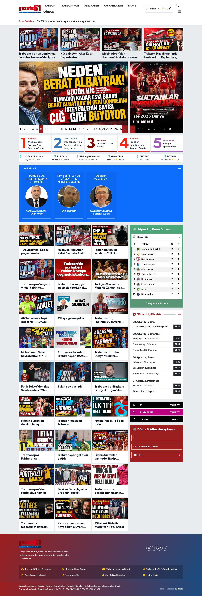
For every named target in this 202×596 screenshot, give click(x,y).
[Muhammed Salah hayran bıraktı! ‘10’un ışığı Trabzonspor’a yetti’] (36, 337)
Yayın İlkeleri (59, 586)
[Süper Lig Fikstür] (179, 314)
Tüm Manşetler (72, 575)
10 (57, 129)
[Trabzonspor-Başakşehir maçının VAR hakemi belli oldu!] (110, 474)
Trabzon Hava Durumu (76, 569)
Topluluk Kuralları (75, 586)
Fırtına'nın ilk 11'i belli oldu (109, 422)
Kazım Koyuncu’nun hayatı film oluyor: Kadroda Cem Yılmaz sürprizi (72, 525)
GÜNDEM (48, 12)
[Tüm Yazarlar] (179, 168)
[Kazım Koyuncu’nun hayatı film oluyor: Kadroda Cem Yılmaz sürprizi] (73, 508)
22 (107, 129)
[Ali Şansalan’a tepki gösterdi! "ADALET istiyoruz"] (36, 303)
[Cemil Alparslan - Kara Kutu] (36, 196)
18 (91, 129)
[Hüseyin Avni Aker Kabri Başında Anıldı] (73, 235)
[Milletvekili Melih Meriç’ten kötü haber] (110, 508)
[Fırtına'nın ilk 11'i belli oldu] (110, 406)
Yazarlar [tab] (30, 168)
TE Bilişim (179, 589)
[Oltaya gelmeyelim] (73, 303)
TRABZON (49, 5)
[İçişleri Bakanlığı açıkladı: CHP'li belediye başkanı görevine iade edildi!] (110, 235)
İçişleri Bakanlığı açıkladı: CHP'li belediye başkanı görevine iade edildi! (109, 251)
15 (78, 129)
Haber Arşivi (152, 575)
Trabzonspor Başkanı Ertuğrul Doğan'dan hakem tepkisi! (109, 388)
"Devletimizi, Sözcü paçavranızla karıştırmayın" (35, 251)
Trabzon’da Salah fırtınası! (70, 422)
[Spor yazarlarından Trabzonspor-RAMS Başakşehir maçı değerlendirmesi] (73, 337)
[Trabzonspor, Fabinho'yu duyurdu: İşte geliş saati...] (110, 303)
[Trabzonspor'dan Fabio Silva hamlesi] (36, 474)
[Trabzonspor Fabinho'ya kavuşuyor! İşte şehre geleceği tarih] (36, 440)
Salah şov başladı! (70, 386)
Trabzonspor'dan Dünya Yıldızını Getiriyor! (107, 354)
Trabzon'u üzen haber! (105, 145)
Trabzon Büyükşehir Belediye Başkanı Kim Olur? (41, 589)
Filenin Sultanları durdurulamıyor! (32, 422)
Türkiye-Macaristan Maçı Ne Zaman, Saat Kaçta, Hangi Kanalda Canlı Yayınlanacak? (109, 286)
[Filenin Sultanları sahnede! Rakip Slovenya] (110, 440)
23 (111, 129)
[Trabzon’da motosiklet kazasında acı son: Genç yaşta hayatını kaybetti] (36, 508)
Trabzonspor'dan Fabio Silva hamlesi (34, 491)
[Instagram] (154, 548)
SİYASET (133, 5)
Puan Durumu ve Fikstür (36, 575)
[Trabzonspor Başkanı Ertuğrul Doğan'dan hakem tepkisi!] (110, 372)
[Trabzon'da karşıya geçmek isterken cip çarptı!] (73, 269)
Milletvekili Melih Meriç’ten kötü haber (109, 525)
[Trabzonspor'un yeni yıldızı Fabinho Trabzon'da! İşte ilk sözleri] (36, 269)
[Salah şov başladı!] (73, 372)
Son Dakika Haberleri (115, 575)
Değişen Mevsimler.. (101, 177)
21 (103, 129)
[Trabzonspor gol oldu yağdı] (73, 440)
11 (62, 129)
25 (120, 129)
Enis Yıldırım (69, 211)
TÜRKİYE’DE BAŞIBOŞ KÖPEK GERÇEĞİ (36, 179)
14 (74, 129)
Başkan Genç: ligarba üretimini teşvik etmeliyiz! (72, 491)
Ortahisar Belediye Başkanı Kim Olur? (102, 586)
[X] (148, 548)
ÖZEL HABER (91, 5)
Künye (49, 586)
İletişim (41, 586)
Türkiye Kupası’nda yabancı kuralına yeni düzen (66, 21)
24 (116, 129)
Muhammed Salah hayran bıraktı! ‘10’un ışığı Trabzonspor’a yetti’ (36, 354)
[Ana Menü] (178, 12)
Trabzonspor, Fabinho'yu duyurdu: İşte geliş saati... (109, 320)
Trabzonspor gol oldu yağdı (73, 457)
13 (70, 129)
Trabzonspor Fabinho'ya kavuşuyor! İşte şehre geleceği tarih (36, 457)
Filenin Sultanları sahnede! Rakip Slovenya (106, 457)
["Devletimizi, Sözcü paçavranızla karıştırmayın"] (36, 235)
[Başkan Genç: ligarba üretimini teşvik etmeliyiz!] (73, 474)
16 (82, 129)
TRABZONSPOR (69, 5)
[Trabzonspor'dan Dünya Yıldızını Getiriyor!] (110, 337)
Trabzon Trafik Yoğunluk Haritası (161, 569)
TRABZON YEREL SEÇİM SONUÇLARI (83, 589)
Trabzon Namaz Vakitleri (118, 569)
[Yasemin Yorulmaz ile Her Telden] (101, 196)
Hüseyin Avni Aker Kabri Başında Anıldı (71, 251)
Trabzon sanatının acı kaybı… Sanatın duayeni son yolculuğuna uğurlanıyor (138, 145)
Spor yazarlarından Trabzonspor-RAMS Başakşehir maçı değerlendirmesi (71, 354)
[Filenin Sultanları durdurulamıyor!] (36, 406)
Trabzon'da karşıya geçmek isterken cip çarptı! (72, 286)
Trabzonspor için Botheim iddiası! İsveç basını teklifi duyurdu (73, 145)
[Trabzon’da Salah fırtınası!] (73, 406)
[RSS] (164, 548)
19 (95, 129)
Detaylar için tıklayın (157, 303)
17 (86, 129)
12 (66, 129)
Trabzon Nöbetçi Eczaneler (38, 569)
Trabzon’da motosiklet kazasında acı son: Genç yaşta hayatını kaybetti (36, 525)
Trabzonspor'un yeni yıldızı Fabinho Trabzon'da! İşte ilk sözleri (35, 286)
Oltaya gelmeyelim (169, 145)
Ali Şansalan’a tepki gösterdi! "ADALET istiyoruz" (34, 320)
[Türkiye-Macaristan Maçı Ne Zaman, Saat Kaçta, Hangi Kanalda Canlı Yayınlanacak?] (110, 269)
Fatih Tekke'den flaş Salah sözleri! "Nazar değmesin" (35, 388)
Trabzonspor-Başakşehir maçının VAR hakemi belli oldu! (110, 491)
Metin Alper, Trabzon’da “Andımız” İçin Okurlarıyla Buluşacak (36, 145)
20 (99, 129)
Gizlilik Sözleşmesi (27, 586)
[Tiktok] (159, 548)
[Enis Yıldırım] (69, 196)
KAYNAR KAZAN (113, 5)
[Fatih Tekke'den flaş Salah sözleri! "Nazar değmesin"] (36, 372)
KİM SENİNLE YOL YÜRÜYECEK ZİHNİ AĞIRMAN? (68, 179)
